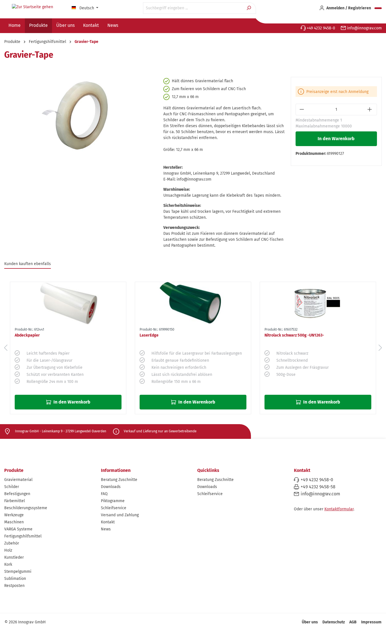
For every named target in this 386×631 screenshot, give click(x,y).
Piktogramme (113, 500)
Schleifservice (113, 508)
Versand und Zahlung (120, 515)
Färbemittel (14, 500)
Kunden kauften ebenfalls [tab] (27, 263)
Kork (8, 564)
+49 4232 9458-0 (320, 28)
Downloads (111, 486)
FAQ (104, 493)
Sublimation (15, 578)
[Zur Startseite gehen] (32, 7)
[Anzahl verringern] (302, 109)
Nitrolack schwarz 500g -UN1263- (294, 335)
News (106, 529)
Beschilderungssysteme (25, 508)
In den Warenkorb (336, 138)
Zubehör (11, 543)
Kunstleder (14, 557)
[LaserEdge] (193, 303)
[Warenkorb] (378, 8)
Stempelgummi (17, 571)
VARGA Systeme (18, 529)
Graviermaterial (18, 479)
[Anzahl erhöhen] (370, 109)
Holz (8, 550)
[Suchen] (249, 8)
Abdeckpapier (27, 335)
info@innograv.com (364, 28)
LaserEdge (149, 335)
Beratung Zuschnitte (119, 479)
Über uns (310, 622)
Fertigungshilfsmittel (23, 536)
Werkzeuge (14, 515)
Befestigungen (17, 493)
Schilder (11, 486)
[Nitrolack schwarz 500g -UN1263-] (318, 303)
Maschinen (14, 522)
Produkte (13, 470)
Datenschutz (333, 622)
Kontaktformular (339, 509)
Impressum (371, 622)
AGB (353, 622)
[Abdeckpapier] (68, 303)
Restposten (14, 585)
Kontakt (108, 522)
